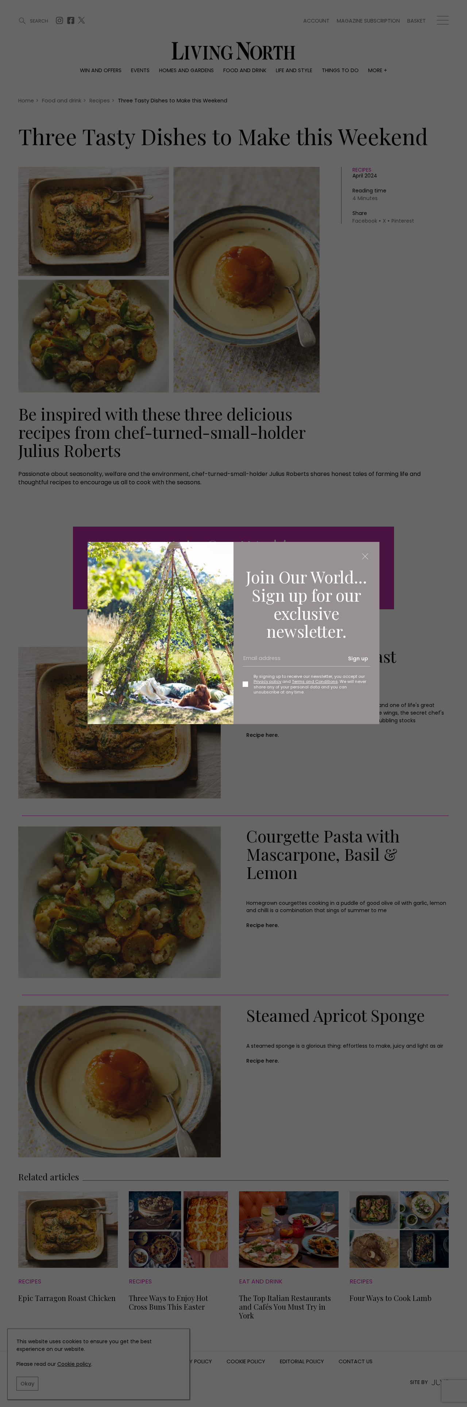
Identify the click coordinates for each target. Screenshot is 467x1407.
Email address (259, 661)
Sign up (358, 658)
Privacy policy (267, 681)
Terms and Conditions (315, 681)
